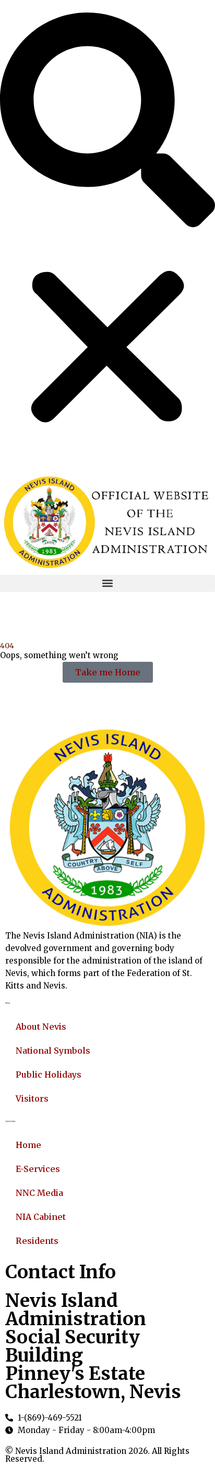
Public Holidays (48, 1074)
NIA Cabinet (41, 1217)
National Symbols (53, 1050)
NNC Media (39, 1193)
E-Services (38, 1169)
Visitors (32, 1098)
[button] (107, 120)
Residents (37, 1241)
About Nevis (41, 1026)
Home (28, 1145)
